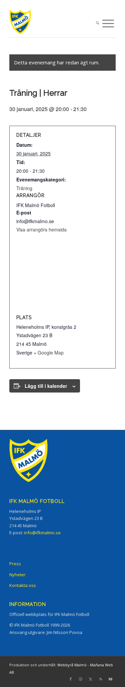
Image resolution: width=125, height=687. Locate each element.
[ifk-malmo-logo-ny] (51, 23)
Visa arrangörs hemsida (41, 229)
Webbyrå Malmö (72, 664)
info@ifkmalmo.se (42, 533)
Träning (24, 188)
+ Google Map (49, 352)
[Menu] (108, 23)
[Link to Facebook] (71, 679)
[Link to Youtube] (111, 679)
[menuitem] (97, 23)
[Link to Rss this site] (101, 679)
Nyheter (17, 575)
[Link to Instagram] (81, 679)
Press (15, 564)
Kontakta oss (22, 585)
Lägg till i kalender (46, 386)
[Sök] (97, 23)
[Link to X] (91, 679)
